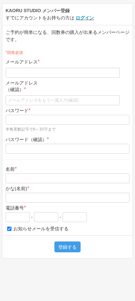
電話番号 (16, 208)
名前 (11, 169)
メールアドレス (23, 61)
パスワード (18, 110)
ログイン (85, 17)
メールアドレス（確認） (22, 86)
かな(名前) (17, 188)
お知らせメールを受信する (40, 228)
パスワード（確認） (27, 139)
